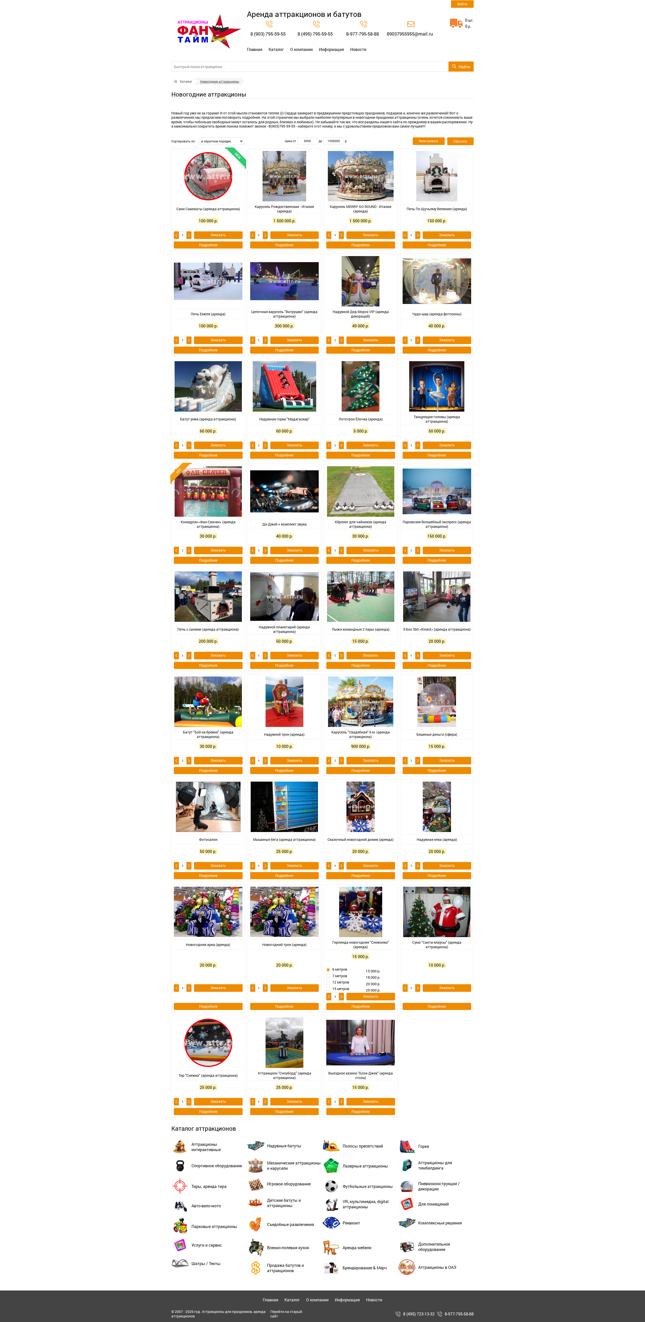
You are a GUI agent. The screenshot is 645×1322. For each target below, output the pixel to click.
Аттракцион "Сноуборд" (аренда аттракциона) (284, 1075)
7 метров (339, 976)
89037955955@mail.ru (410, 34)
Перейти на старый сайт (286, 1313)
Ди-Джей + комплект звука (284, 524)
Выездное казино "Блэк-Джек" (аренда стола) (360, 1075)
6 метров (339, 969)
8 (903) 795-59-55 (268, 34)
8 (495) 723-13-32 (419, 1314)
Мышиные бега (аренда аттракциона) (284, 839)
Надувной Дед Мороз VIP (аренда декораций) (361, 314)
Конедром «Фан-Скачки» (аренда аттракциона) (208, 524)
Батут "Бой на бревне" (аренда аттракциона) (208, 734)
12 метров (340, 982)
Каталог (276, 49)
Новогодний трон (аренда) (284, 944)
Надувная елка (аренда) (437, 839)
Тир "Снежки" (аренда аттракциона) (208, 1075)
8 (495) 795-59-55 (315, 34)
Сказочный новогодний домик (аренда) (361, 839)
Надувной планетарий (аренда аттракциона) (284, 629)
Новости (358, 49)
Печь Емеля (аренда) (208, 314)
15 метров (340, 989)
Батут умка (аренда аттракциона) (208, 419)
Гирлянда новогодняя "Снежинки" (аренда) (360, 944)
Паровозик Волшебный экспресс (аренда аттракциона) (437, 524)
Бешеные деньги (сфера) (436, 734)
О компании (301, 49)
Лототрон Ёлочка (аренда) (361, 419)
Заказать (218, 234)
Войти (462, 4)
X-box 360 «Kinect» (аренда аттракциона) (437, 629)
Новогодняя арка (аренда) (208, 944)
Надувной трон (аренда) (284, 734)
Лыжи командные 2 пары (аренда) (361, 629)
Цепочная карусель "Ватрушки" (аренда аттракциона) (284, 314)
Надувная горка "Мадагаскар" (284, 419)
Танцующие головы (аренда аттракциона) (437, 419)
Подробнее (208, 244)
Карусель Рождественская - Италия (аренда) (284, 208)
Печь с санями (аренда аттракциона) (208, 629)
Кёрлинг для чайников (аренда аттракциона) (360, 524)
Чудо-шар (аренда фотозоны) (437, 314)
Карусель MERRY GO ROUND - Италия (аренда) (360, 208)
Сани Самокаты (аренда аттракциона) (208, 208)
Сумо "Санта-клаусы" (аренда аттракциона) (436, 944)
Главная (254, 49)
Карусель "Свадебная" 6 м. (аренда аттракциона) (360, 734)
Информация (331, 49)
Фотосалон (208, 839)
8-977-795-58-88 (362, 34)
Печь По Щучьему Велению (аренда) (437, 208)
